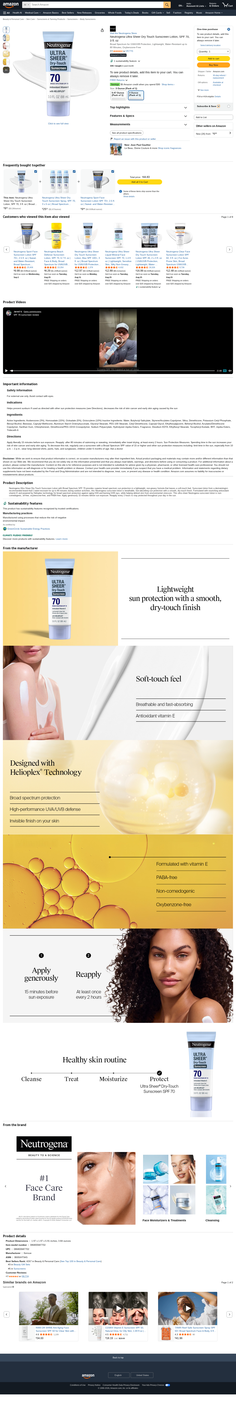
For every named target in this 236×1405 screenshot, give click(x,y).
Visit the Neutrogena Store (123, 33)
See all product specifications (126, 133)
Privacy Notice (94, 1385)
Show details (129, 196)
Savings (115, 84)
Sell (168, 12)
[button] (6, 13)
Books (145, 12)
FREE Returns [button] (117, 80)
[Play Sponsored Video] (118, 1308)
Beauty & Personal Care (13, 19)
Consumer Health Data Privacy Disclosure (121, 1385)
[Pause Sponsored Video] (74, 1316)
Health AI (17, 12)
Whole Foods (115, 12)
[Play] (5, 370)
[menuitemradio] (225, 370)
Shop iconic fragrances (169, 148)
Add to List (201, 117)
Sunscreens (72, 19)
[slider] (112, 370)
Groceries (100, 12)
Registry (189, 12)
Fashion (177, 12)
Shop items (167, 84)
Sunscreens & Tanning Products (51, 19)
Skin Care (30, 19)
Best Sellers (68, 12)
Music (199, 12)
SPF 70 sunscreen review (26, 314)
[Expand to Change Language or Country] (127, 1375)
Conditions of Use (78, 1385)
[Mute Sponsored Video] (74, 1321)
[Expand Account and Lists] (205, 6)
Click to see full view (58, 123)
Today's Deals (132, 12)
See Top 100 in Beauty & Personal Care (81, 1261)
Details (218, 96)
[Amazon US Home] (88, 1376)
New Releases (84, 12)
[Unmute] (230, 371)
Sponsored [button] (7, 1287)
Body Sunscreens (88, 19)
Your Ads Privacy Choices (153, 1385)
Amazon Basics (51, 12)
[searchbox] (97, 5)
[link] (59, 181)
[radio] (6, 30)
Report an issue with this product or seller (135, 139)
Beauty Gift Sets (22, 1264)
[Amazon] (11, 5)
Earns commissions (32, 311)
